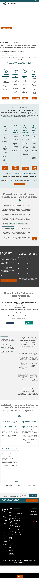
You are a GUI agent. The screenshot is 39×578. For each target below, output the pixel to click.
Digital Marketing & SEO (24, 76)
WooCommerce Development (15, 76)
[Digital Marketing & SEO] (25, 71)
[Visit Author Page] (10, 423)
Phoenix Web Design (5, 132)
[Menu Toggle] (34, 3)
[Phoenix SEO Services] (34, 127)
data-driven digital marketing (8, 226)
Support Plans (13, 228)
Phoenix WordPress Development (15, 132)
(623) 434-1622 (34, 512)
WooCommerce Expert (20, 305)
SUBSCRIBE (33, 495)
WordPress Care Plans (13, 173)
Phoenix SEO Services (34, 132)
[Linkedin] (35, 0)
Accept (20, 576)
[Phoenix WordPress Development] (15, 127)
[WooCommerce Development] (16, 71)
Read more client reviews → (28, 388)
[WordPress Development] (6, 71)
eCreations (23, 562)
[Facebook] (36, 0)
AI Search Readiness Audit (31, 173)
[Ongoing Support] (34, 71)
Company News (15, 481)
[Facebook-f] (33, 519)
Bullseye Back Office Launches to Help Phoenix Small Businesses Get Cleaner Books (10, 455)
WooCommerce (10, 224)
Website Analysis (21, 173)
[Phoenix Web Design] (5, 127)
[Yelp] (33, 521)
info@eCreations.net (33, 514)
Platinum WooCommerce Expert (15, 223)
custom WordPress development (20, 224)
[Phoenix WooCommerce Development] (25, 127)
